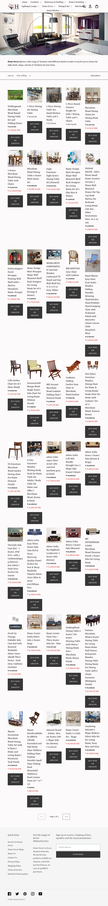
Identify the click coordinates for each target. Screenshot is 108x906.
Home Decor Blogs (16, 849)
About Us (12, 853)
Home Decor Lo (19, 900)
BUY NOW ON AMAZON (15, 140)
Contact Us (12, 858)
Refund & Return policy (18, 874)
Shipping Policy (14, 866)
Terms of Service (15, 870)
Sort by (11, 76)
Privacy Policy (14, 862)
